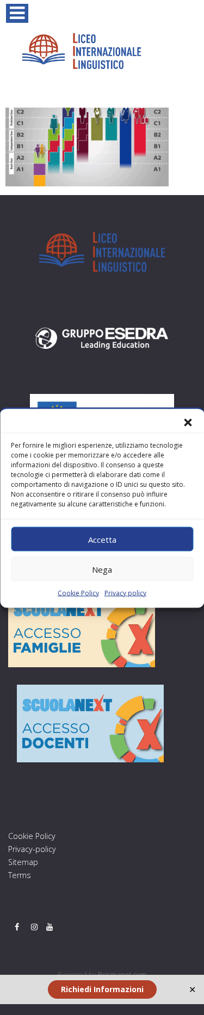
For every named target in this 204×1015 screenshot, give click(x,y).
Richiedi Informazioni (102, 989)
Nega (102, 568)
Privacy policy (125, 593)
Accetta (102, 539)
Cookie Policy (78, 593)
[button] (187, 422)
